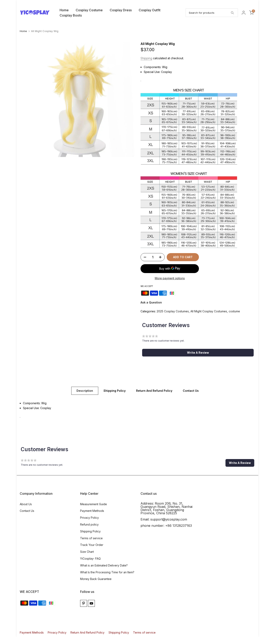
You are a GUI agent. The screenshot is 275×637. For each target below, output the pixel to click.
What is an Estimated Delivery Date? (104, 565)
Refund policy (89, 524)
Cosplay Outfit (149, 10)
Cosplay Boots (71, 15)
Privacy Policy (89, 517)
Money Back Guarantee (96, 579)
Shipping (146, 58)
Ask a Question (151, 302)
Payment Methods (92, 510)
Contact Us (191, 390)
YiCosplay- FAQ (90, 558)
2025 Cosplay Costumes (173, 311)
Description (85, 390)
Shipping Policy (114, 390)
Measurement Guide (93, 504)
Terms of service (91, 538)
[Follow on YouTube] (91, 603)
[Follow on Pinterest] (83, 603)
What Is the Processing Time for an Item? (107, 572)
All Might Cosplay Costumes (208, 311)
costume (234, 311)
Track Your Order (91, 545)
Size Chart (87, 551)
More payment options (170, 278)
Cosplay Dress (121, 10)
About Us (26, 504)
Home (64, 10)
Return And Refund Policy (154, 390)
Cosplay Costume (89, 10)
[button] (198, 352)
